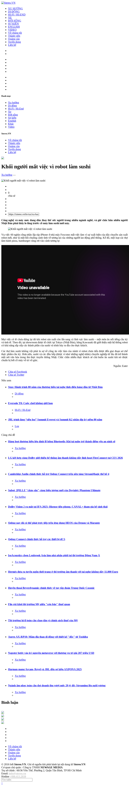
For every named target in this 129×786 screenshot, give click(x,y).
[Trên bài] (2, 158)
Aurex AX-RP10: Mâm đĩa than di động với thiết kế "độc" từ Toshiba (48, 636)
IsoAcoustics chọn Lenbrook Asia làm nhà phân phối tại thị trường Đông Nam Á (54, 555)
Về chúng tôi (15, 32)
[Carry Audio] (2, 716)
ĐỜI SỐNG (14, 20)
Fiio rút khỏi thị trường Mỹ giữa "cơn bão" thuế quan (39, 604)
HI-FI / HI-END (17, 14)
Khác (11, 123)
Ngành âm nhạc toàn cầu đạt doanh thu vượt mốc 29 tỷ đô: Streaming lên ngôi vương (56, 685)
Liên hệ (12, 44)
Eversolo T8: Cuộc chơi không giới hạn (30, 403)
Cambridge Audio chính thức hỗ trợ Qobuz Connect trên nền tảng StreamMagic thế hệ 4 (58, 474)
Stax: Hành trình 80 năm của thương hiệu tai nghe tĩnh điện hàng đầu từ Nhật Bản (55, 387)
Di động (12, 105)
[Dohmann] (2, 712)
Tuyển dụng (14, 41)
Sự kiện (12, 117)
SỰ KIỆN (13, 23)
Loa (17, 426)
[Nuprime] (2, 719)
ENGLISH (14, 26)
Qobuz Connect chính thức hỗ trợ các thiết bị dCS (36, 539)
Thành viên (14, 35)
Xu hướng (13, 102)
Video (11, 126)
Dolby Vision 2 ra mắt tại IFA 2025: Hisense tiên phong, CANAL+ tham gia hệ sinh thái (58, 506)
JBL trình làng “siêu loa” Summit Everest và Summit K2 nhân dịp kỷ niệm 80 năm (55, 419)
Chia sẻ (17, 371)
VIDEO (12, 29)
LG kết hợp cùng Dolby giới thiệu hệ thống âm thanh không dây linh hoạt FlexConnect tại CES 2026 (65, 457)
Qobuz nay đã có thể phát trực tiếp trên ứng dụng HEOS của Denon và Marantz (54, 522)
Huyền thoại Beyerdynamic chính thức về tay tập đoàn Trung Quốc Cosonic (51, 587)
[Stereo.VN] (8, 2)
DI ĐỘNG (14, 11)
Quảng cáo (14, 38)
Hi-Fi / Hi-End (16, 108)
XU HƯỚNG (15, 8)
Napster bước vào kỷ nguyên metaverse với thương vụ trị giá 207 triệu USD (51, 653)
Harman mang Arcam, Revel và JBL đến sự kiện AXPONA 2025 (45, 669)
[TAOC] (2, 722)
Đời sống (13, 114)
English (12, 120)
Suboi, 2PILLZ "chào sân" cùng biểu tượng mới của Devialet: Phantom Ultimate (54, 490)
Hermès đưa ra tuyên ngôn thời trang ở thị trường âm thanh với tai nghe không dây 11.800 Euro (63, 571)
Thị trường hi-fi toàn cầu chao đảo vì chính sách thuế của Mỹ (43, 620)
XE (10, 17)
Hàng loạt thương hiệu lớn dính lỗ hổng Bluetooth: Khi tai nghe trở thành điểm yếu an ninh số (61, 441)
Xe (9, 111)
